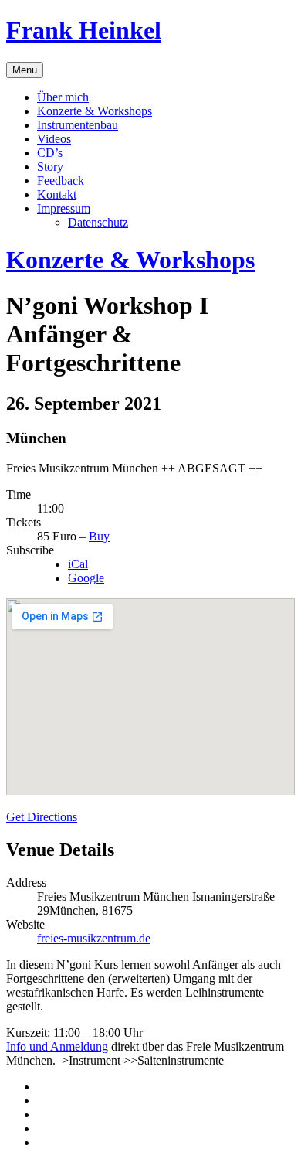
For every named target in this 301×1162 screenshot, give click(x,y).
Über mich (63, 97)
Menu (24, 70)
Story (50, 166)
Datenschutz (98, 222)
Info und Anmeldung (57, 1046)
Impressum (63, 208)
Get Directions (41, 816)
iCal (78, 564)
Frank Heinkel (83, 30)
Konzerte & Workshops (94, 111)
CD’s (50, 152)
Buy (99, 536)
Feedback (60, 180)
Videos (54, 138)
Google (86, 577)
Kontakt (56, 194)
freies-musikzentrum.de (93, 938)
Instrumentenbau (77, 124)
